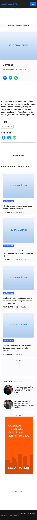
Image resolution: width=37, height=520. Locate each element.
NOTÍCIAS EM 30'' (17, 25)
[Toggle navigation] (33, 4)
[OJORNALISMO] (9, 4)
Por (8, 212)
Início (9, 25)
